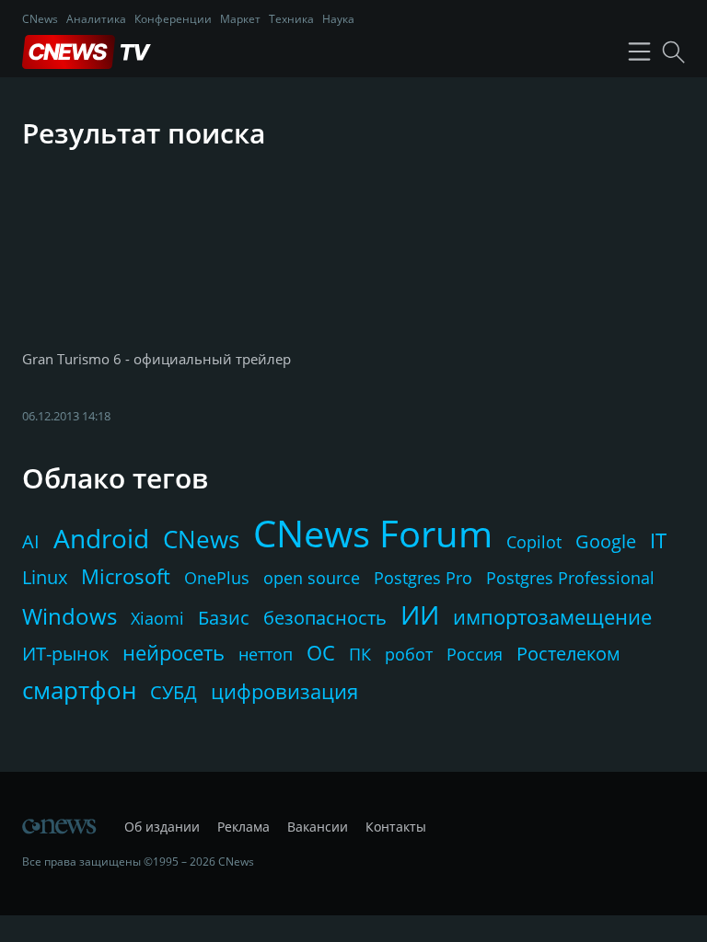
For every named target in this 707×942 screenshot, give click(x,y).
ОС (321, 652)
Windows (69, 616)
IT (658, 540)
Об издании (162, 826)
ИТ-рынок (65, 653)
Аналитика (96, 19)
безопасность (325, 617)
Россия (474, 654)
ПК (360, 654)
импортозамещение (552, 616)
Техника (291, 19)
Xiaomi (157, 618)
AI (31, 541)
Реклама (243, 826)
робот (409, 654)
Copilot (534, 542)
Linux (44, 577)
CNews (40, 19)
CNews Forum (373, 533)
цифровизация (284, 691)
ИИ (419, 614)
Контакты (395, 826)
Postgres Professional (570, 578)
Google (605, 541)
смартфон (79, 689)
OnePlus (216, 578)
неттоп (265, 654)
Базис (223, 617)
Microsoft (125, 576)
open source (311, 578)
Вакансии (317, 826)
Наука (338, 19)
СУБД (173, 692)
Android (101, 538)
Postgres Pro (423, 578)
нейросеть (173, 652)
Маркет (240, 19)
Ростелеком (568, 653)
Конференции (173, 19)
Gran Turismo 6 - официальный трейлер (156, 359)
